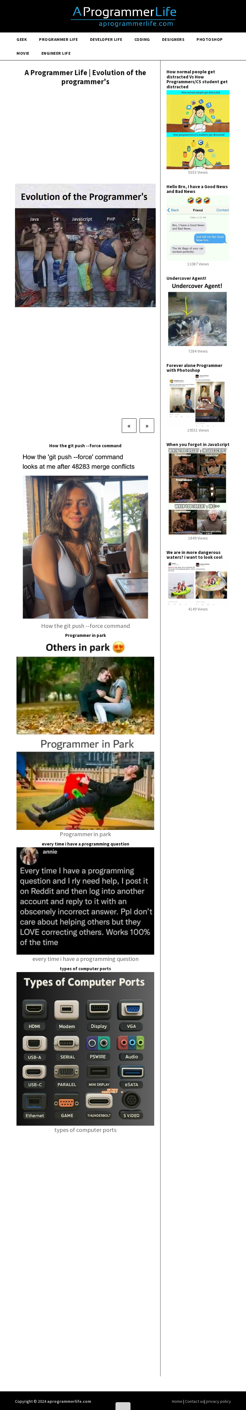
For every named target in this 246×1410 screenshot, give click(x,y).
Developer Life (106, 39)
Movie (22, 53)
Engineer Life (56, 53)
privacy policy (218, 1401)
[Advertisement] (85, 135)
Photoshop (209, 39)
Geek (21, 39)
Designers (173, 39)
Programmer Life (58, 39)
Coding (142, 39)
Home (177, 1401)
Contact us (194, 1401)
